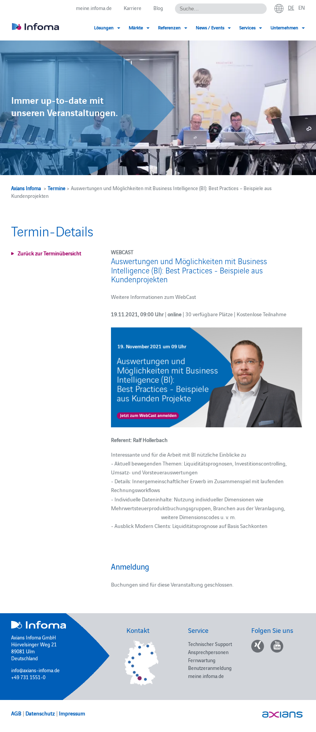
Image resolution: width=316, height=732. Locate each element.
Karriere (132, 7)
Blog (158, 7)
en (301, 7)
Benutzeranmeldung (210, 667)
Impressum (72, 713)
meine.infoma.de (94, 7)
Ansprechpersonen (208, 651)
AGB (16, 713)
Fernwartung (201, 659)
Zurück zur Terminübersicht (49, 253)
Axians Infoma (26, 187)
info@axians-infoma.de (35, 669)
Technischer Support (210, 643)
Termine (57, 187)
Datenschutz (40, 713)
